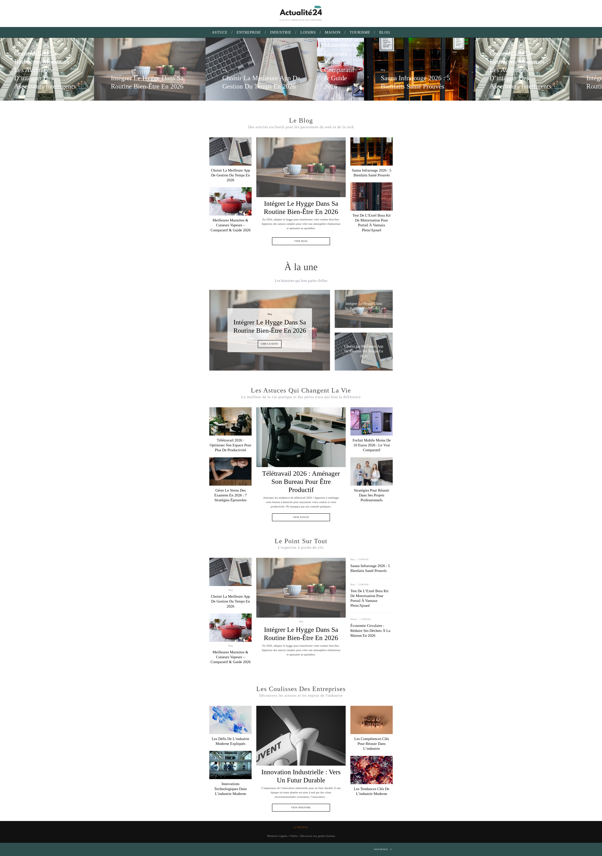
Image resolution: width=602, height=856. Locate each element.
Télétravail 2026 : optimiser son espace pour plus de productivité (230, 445)
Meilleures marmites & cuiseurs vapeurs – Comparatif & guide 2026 (231, 225)
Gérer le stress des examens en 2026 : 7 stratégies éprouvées (230, 495)
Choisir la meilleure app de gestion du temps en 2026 (230, 175)
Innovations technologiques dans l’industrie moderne (230, 789)
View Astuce (301, 517)
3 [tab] (317, 328)
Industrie (18, 45)
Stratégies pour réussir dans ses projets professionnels (371, 495)
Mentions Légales (277, 835)
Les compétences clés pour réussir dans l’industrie (371, 744)
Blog (113, 70)
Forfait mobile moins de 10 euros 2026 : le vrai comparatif (372, 445)
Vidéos (294, 835)
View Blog (301, 241)
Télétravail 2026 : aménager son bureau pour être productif (301, 481)
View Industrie (301, 807)
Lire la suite (269, 348)
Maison (353, 619)
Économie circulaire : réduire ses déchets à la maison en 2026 (370, 630)
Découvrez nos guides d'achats (317, 835)
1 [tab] (565, 67)
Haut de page (381, 849)
